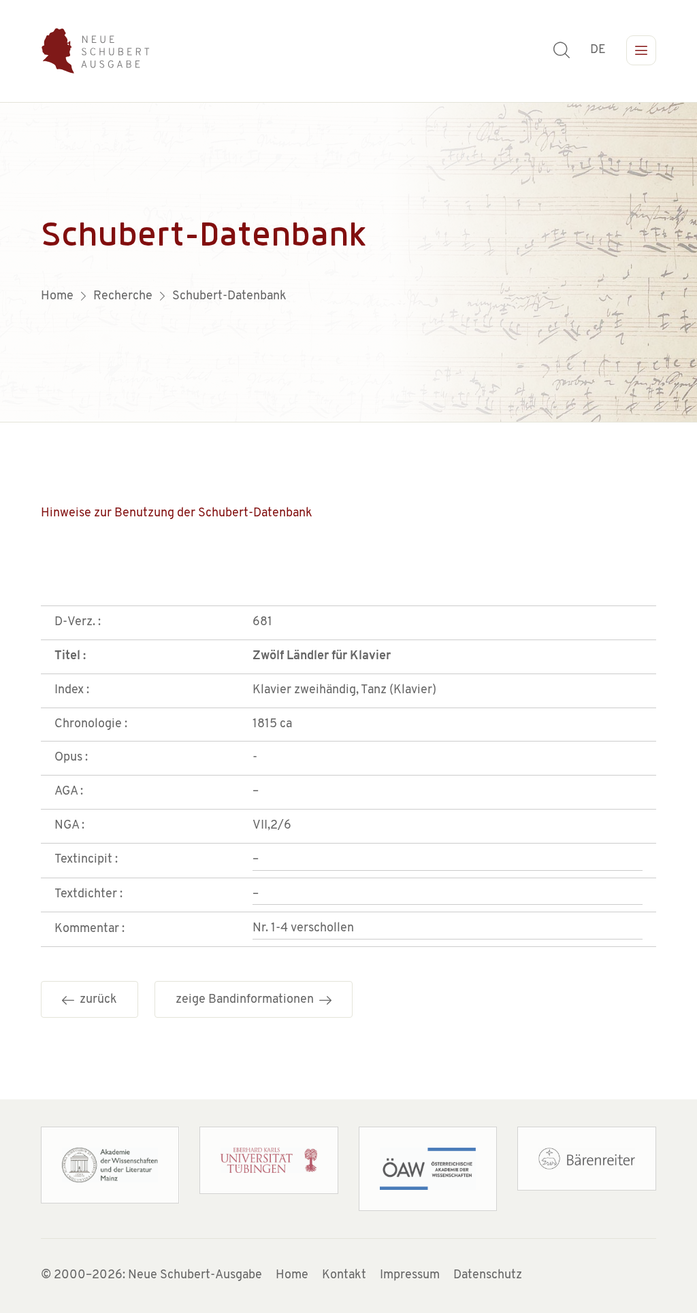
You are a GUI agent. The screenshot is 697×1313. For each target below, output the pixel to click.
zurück (95, 1000)
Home (292, 1275)
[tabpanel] (348, 262)
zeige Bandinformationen (247, 1000)
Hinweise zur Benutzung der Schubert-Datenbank (176, 514)
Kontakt (344, 1275)
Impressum (410, 1275)
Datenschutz (487, 1275)
